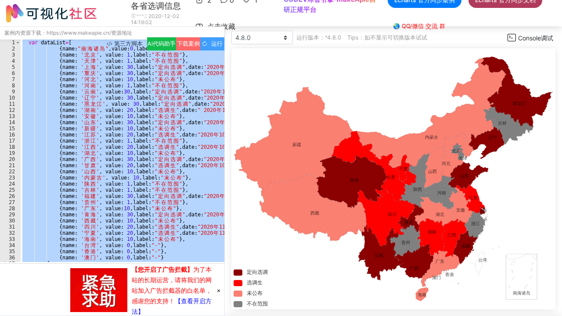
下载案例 (188, 43)
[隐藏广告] (218, 290)
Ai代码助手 (162, 43)
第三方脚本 (127, 43)
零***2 (139, 16)
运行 (215, 43)
